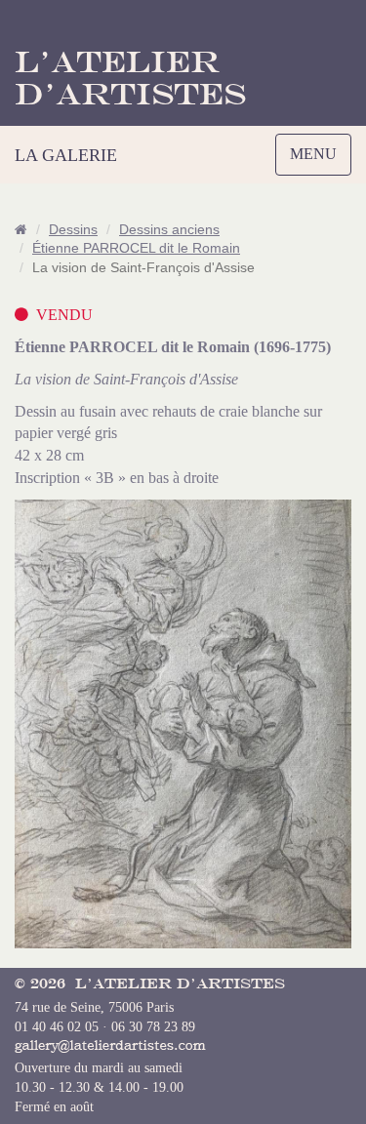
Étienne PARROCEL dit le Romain (136, 248)
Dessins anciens (169, 229)
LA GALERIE (66, 155)
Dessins (73, 229)
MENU (317, 160)
